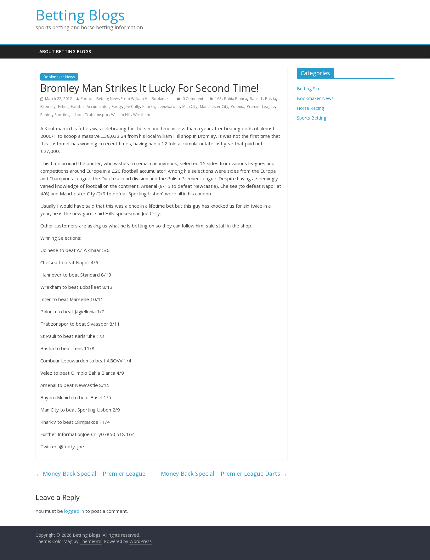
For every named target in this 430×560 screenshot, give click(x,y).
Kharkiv (148, 106)
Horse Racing (310, 108)
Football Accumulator (90, 106)
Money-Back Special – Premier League (90, 473)
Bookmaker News (59, 77)
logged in (74, 511)
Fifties (63, 106)
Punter (46, 114)
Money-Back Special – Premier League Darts (224, 473)
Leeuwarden (169, 106)
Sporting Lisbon (68, 114)
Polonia (237, 106)
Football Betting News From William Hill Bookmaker (126, 98)
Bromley (47, 106)
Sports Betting (311, 118)
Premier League (261, 106)
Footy (117, 106)
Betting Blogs (80, 15)
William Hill (121, 114)
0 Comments (193, 98)
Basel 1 (256, 98)
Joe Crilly (132, 106)
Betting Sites (310, 89)
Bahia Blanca (235, 98)
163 (218, 98)
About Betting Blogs (65, 51)
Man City (189, 106)
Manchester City (214, 106)
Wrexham (141, 114)
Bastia (270, 98)
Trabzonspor (97, 114)
